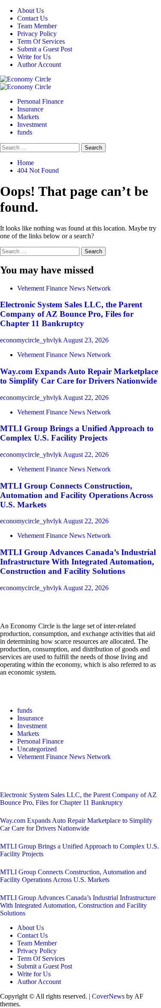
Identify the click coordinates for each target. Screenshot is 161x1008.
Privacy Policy (37, 33)
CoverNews (108, 996)
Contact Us (32, 18)
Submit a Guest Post (44, 49)
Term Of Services (41, 41)
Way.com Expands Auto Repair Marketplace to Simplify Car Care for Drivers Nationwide (79, 376)
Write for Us (34, 56)
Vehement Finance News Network (64, 288)
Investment (32, 124)
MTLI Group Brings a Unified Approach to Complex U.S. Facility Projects (77, 433)
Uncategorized (37, 749)
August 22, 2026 (86, 397)
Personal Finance (40, 101)
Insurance (30, 109)
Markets (28, 116)
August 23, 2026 (86, 340)
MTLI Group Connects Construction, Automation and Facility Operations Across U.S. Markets (76, 495)
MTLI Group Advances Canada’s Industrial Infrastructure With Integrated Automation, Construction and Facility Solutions (78, 562)
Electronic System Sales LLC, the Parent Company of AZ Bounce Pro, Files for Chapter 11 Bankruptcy (71, 314)
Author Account (39, 64)
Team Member (37, 26)
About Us (30, 10)
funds (24, 132)
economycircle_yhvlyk (31, 340)
